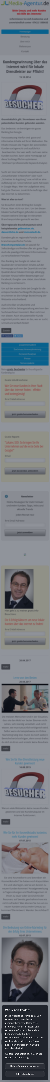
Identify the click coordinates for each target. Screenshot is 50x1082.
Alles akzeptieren (25, 1074)
